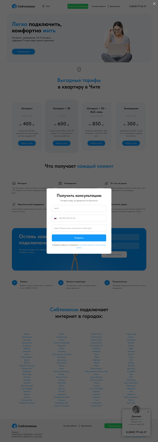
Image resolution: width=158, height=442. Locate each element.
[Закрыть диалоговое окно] (154, 3)
